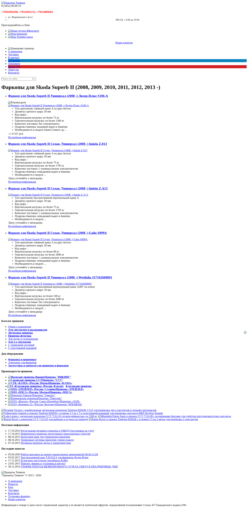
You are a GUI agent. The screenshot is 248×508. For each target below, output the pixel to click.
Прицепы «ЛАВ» (70, 401)
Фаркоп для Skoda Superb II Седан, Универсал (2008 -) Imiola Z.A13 (58, 188)
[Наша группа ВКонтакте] (23, 30)
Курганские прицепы (79, 386)
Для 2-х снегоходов (19, 341)
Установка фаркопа (19, 496)
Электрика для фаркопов (22, 362)
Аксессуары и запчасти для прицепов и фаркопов (38, 365)
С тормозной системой (21, 345)
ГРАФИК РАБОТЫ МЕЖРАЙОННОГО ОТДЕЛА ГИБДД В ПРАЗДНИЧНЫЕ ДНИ (69, 466)
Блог (10, 487)
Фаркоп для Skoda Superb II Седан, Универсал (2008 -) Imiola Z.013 (57, 144)
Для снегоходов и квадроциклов (27, 329)
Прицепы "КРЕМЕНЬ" (69, 404)
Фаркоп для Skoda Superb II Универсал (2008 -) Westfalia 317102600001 (60, 277)
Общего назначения (19, 326)
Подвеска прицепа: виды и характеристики (46, 442)
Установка (14, 60)
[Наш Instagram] (17, 33)
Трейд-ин (13, 69)
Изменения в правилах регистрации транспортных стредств (55, 433)
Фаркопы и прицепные (22, 359)
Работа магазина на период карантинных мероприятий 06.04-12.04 (59, 454)
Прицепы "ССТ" (52, 380)
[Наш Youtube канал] (20, 36)
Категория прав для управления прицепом (45, 436)
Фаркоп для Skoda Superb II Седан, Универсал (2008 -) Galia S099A (57, 233)
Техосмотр (14, 63)
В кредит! (13, 57)
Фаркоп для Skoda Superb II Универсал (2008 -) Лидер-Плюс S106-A (58, 96)
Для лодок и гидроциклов (23, 338)
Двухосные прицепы (20, 332)
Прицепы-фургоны (19, 335)
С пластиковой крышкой (22, 348)
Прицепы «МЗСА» (61, 392)
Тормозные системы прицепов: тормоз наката (47, 439)
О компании (15, 51)
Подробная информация (22, 137)
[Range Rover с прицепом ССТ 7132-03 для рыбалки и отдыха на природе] (44, 419)
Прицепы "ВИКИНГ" (57, 377)
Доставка (13, 54)
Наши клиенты (124, 42)
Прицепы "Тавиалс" (43, 395)
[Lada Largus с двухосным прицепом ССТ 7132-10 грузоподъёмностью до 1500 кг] (49, 416)
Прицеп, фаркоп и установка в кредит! (43, 463)
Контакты (13, 72)
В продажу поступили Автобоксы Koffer (44, 460)
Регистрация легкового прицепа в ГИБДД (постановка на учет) (57, 430)
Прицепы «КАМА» (60, 383)
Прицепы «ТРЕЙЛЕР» (70, 389)
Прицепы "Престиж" (50, 398)
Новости (13, 484)
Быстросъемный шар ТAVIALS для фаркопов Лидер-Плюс (55, 457)
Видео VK (14, 66)
